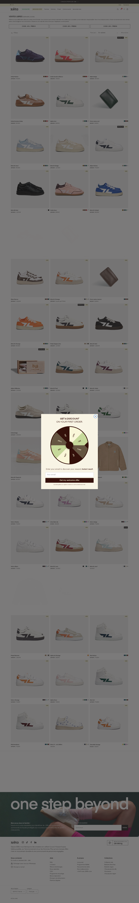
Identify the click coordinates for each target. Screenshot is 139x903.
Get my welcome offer (69, 480)
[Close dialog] (95, 416)
